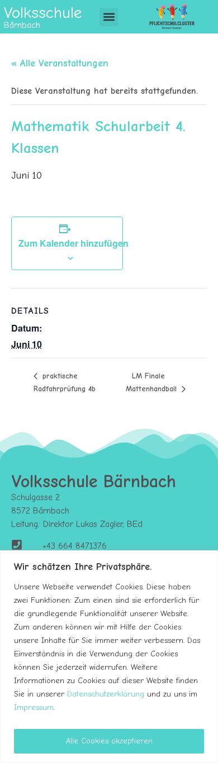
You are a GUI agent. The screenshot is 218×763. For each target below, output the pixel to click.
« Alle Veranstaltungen (59, 63)
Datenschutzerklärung (105, 694)
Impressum (34, 707)
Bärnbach (22, 25)
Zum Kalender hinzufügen (73, 243)
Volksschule (43, 12)
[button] (108, 17)
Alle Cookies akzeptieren (109, 741)
